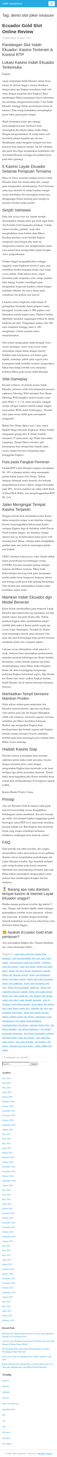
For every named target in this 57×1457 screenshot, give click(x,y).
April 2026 (6, 1092)
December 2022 (8, 1278)
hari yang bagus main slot (15, 1008)
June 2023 (6, 1250)
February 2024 (8, 1213)
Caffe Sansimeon (12, 3)
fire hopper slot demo (41, 995)
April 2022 (6, 1311)
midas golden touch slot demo (18, 1016)
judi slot (5, 1397)
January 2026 (7, 1106)
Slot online (6, 1443)
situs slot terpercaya (10, 1403)
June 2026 (6, 1083)
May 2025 (6, 1143)
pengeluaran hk (8, 1409)
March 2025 (7, 1152)
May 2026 (6, 1087)
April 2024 (6, 1203)
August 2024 (7, 1185)
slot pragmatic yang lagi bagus (18, 1037)
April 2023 (6, 1259)
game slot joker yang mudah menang (21, 1000)
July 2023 (6, 1245)
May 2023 (6, 1255)
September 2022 (9, 1292)
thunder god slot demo (21, 1046)
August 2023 (7, 1241)
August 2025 (7, 1129)
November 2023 (8, 1227)
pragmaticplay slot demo (15, 1025)
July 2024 (6, 1190)
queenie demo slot (39, 1025)
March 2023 (7, 1264)
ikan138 (5, 1380)
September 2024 (9, 1180)
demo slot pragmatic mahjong (23, 987)
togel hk (5, 1386)
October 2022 (7, 1287)
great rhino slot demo (42, 1004)
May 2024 (6, 1199)
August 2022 (7, 1297)
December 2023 (8, 1222)
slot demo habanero (28, 1029)
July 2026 (6, 1078)
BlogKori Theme (45, 1453)
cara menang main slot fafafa (24, 962)
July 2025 (6, 1134)
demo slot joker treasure (40, 979)
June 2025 (6, 1138)
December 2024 (8, 1166)
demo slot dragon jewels (15, 975)
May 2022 (6, 1306)
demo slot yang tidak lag (15, 995)
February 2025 (8, 1157)
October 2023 (7, 1231)
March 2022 (7, 1315)
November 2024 (8, 1171)
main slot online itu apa (36, 1012)
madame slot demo (12, 1012)
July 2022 (6, 1301)
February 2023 (8, 1269)
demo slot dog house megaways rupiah (29, 970)
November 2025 (8, 1115)
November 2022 (8, 1283)
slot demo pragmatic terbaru (38, 1033)
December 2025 (8, 1110)
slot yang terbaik (24, 1041)
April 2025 (6, 1148)
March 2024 (7, 1208)
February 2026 (8, 1101)
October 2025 (7, 1120)
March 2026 (7, 1096)
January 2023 (7, 1273)
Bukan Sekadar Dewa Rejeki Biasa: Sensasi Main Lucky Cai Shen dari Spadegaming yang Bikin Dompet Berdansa (27, 1365)
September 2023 (9, 1236)
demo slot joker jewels (14, 979)
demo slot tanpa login (40, 991)
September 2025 (9, 1124)
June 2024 (6, 1194)
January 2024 (7, 1217)
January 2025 (7, 1162)
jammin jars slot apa (41, 1008)
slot (3, 1414)
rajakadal (6, 1392)
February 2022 (8, 1320)
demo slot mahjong (12, 983)
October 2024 (7, 1176)
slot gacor (6, 1432)
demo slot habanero (39, 975)
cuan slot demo (27, 966)
